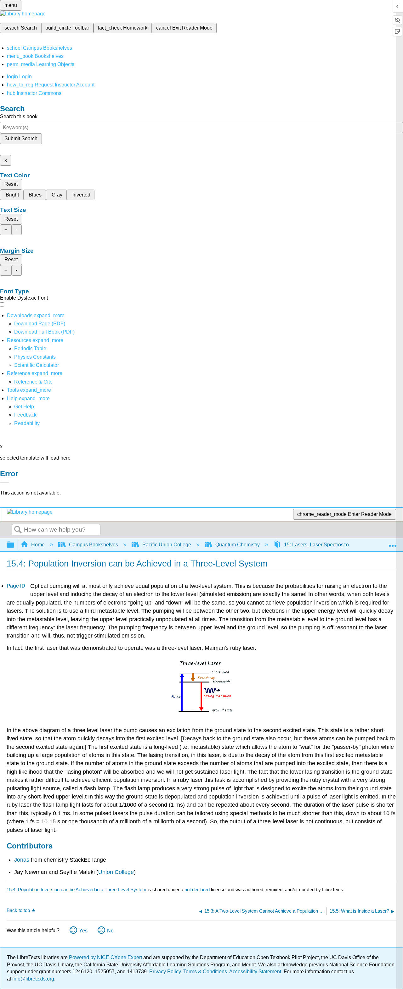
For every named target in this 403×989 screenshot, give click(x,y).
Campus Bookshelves (93, 544)
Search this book (18, 116)
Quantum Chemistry (237, 544)
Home (38, 544)
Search (18, 530)
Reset (11, 184)
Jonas (21, 860)
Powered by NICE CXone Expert (106, 957)
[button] (25, 414)
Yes (83, 930)
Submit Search (20, 138)
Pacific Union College (166, 544)
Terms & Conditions (205, 971)
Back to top (18, 910)
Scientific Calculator (36, 365)
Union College (116, 872)
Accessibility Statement (255, 971)
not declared (197, 889)
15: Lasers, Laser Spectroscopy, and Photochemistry (342, 544)
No (110, 930)
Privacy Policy (165, 971)
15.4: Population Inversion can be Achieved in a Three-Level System (76, 889)
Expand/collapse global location (392, 543)
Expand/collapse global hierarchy (14, 545)
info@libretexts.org (32, 978)
